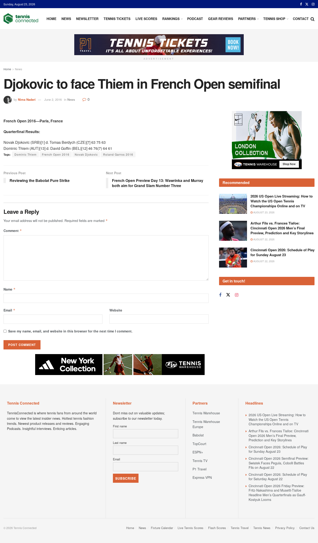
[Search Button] (313, 18)
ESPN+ (198, 452)
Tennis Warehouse (206, 413)
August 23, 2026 (263, 212)
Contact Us (307, 528)
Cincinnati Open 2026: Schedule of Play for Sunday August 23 (282, 252)
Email (9, 310)
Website (115, 310)
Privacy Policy (285, 528)
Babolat (198, 435)
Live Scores (146, 18)
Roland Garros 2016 (118, 154)
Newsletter (87, 18)
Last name (120, 443)
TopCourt (199, 443)
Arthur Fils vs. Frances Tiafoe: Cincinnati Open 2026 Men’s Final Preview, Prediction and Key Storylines (282, 228)
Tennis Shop (274, 18)
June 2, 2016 (53, 99)
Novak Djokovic (86, 154)
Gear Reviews (220, 18)
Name (9, 289)
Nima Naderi (27, 99)
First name (120, 426)
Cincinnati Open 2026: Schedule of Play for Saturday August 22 (278, 476)
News (66, 18)
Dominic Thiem (25, 154)
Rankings (170, 18)
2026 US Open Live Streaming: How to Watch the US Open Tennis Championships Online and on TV (281, 201)
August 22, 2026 (263, 239)
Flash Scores (217, 528)
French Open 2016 (55, 154)
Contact (301, 18)
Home (51, 18)
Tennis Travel (240, 528)
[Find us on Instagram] (313, 4)
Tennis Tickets (117, 18)
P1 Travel (199, 469)
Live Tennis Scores (190, 528)
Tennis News (262, 528)
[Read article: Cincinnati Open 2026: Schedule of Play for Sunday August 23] (233, 258)
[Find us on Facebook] (301, 4)
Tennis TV (200, 460)
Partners (247, 18)
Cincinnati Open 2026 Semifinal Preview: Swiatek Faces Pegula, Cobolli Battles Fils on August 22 (278, 463)
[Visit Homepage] (20, 18)
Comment (12, 230)
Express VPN (202, 477)
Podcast (195, 18)
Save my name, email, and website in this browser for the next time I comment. (70, 331)
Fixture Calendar (162, 528)
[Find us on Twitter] (306, 4)
